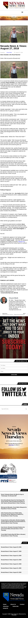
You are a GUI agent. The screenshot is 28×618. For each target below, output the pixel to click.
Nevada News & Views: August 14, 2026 (11, 555)
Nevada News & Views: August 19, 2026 (11, 547)
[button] (22, 12)
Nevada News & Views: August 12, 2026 (11, 564)
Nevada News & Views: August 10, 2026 (11, 572)
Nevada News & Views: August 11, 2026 (11, 568)
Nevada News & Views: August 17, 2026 (11, 551)
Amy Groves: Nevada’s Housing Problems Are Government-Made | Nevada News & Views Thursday (13, 529)
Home (4, 604)
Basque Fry (21, 241)
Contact (22, 604)
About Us (13, 604)
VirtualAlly (14, 614)
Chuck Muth (9, 52)
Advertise (6, 606)
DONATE (5, 608)
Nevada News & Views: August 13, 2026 (11, 559)
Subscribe (15, 606)
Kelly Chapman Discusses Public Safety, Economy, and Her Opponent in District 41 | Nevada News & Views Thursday (12, 514)
